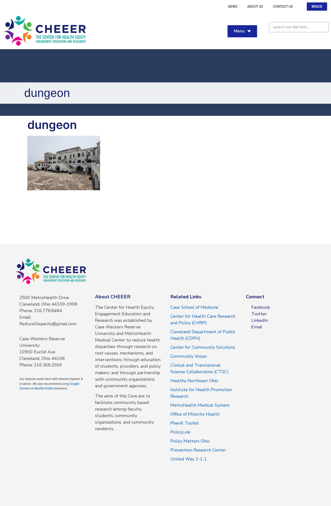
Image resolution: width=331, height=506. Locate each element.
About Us (255, 6)
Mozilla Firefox (44, 388)
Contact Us (283, 6)
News (232, 6)
